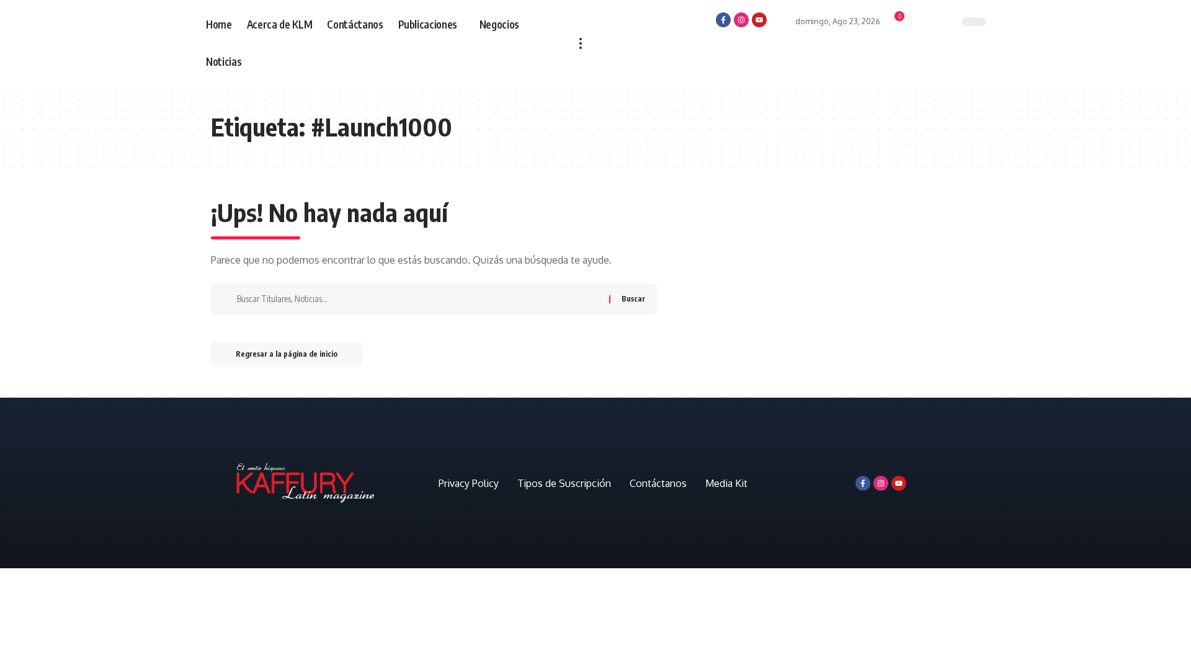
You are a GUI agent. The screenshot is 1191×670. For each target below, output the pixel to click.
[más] (580, 43)
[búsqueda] (941, 23)
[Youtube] (759, 19)
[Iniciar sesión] (781, 18)
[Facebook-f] (723, 19)
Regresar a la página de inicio (286, 354)
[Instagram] (741, 19)
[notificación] (919, 23)
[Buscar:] (418, 299)
